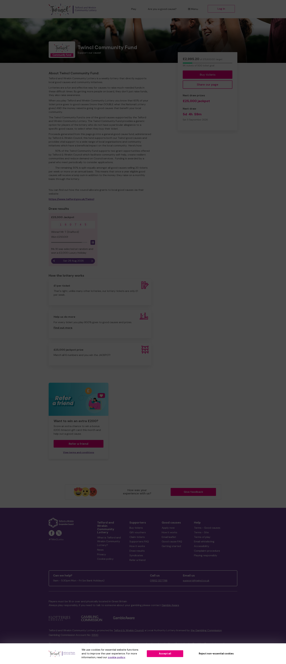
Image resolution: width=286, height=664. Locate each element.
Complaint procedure (207, 550)
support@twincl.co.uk (196, 580)
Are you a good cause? (162, 9)
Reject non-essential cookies (216, 653)
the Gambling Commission (206, 630)
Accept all (165, 653)
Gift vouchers (137, 532)
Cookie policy (105, 559)
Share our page (207, 85)
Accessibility (201, 546)
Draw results (137, 550)
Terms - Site (201, 532)
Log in (221, 8)
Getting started (171, 546)
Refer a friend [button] (78, 444)
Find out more (63, 327)
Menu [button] (194, 9)
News (100, 549)
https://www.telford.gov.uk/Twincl (71, 199)
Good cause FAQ (172, 541)
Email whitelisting (204, 541)
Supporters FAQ (139, 541)
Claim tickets (137, 537)
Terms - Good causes (207, 527)
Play (133, 9)
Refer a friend (137, 560)
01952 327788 (158, 580)
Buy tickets (207, 75)
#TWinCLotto (56, 539)
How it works (137, 546)
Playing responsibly (205, 555)
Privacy (101, 554)
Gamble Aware (170, 605)
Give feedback (193, 492)
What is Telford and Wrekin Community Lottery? (109, 541)
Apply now (168, 527)
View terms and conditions (78, 452)
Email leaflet (169, 537)
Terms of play (202, 537)
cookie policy (116, 657)
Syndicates (136, 555)
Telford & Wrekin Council (128, 630)
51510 (95, 635)
